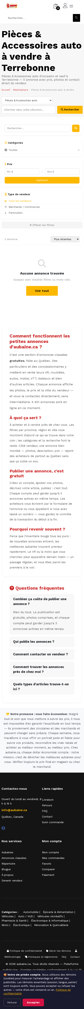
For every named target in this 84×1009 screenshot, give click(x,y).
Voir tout (42, 291)
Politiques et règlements (43, 957)
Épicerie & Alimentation (58, 912)
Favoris (46, 863)
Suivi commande (53, 822)
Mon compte (50, 852)
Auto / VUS (25, 916)
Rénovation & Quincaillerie (51, 925)
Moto (5, 925)
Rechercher (71, 109)
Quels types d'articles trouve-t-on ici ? (41, 686)
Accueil (6, 89)
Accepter (33, 1002)
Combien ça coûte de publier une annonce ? (39, 601)
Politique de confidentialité (25, 951)
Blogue (6, 869)
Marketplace (20, 89)
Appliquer (42, 180)
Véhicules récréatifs (50, 916)
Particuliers (16, 212)
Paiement (48, 874)
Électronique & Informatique (49, 920)
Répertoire (8, 863)
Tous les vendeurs (20, 200)
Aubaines (7, 852)
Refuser (12, 1002)
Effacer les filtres (43, 225)
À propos (7, 874)
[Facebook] (3, 828)
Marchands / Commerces (24, 206)
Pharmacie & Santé (14, 920)
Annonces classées (14, 857)
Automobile (30, 912)
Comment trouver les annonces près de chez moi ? (38, 669)
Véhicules (8, 916)
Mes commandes (53, 857)
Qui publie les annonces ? (33, 642)
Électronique (21, 925)
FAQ (44, 810)
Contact (47, 816)
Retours (47, 805)
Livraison (48, 799)
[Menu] (71, 6)
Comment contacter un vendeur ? (40, 654)
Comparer (48, 869)
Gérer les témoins (59, 951)
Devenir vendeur (12, 880)
